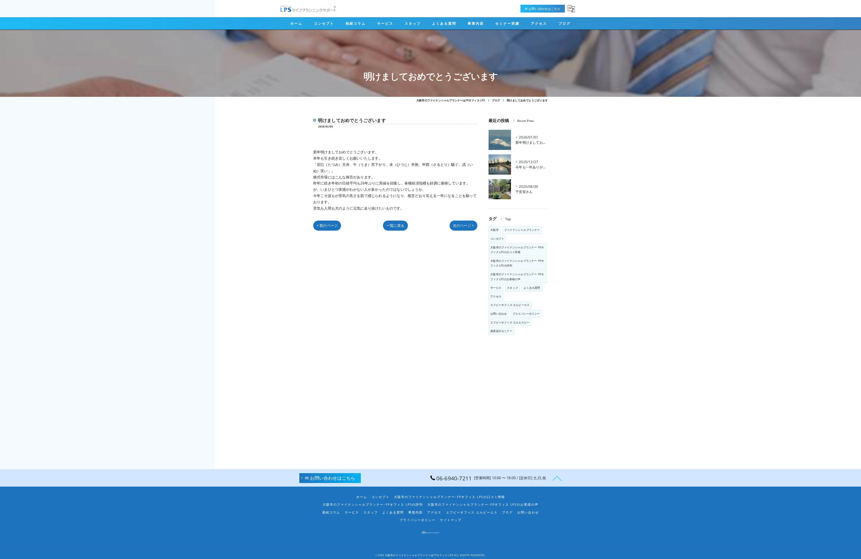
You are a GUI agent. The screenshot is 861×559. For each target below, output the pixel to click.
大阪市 (494, 230)
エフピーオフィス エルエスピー (509, 322)
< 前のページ (327, 225)
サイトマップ (450, 520)
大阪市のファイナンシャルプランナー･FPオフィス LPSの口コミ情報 (517, 249)
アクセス (495, 296)
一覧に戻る (395, 225)
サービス (495, 288)
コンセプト (497, 238)
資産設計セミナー (501, 331)
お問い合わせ (498, 314)
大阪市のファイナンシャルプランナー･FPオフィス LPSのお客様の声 (517, 276)
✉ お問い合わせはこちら (542, 8)
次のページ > (463, 225)
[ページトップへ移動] (557, 478)
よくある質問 (532, 288)
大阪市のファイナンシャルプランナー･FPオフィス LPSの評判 (517, 263)
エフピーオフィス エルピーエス (509, 305)
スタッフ (512, 288)
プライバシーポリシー (526, 314)
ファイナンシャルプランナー (522, 230)
